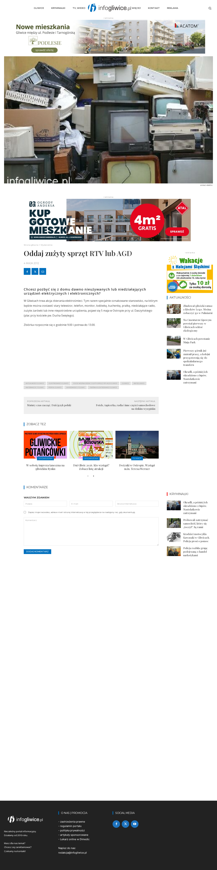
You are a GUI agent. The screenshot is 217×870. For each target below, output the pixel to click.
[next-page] (93, 476)
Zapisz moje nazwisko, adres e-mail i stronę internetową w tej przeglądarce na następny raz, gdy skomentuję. (81, 512)
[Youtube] (134, 824)
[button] (210, 8)
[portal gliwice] (27, 819)
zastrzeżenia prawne (72, 821)
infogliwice (139, 383)
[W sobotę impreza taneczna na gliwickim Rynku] (45, 444)
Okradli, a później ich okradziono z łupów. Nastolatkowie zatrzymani (195, 377)
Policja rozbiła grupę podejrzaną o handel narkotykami (195, 551)
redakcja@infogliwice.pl (72, 852)
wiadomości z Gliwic (75, 387)
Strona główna (31, 245)
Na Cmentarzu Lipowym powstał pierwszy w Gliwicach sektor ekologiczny (197, 325)
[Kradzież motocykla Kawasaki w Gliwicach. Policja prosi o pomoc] (174, 537)
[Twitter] (35, 271)
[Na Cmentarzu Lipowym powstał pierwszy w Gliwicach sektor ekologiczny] (174, 323)
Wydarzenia (46, 245)
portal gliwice (55, 387)
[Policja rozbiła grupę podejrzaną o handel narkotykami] (174, 551)
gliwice (125, 383)
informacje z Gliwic (35, 387)
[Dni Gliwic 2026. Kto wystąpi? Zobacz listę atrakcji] (91, 444)
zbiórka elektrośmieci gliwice (103, 387)
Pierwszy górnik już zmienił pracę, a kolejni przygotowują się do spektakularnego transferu (196, 358)
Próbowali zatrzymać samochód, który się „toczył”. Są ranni (195, 523)
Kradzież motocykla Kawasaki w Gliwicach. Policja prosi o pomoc (196, 537)
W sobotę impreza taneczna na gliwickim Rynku (45, 467)
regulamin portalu (71, 826)
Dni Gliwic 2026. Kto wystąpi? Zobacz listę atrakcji (91, 467)
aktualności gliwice (35, 383)
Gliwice (137, 458)
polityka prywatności (72, 830)
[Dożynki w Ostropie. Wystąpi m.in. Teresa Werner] (137, 444)
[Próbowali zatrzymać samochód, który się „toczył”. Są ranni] (174, 523)
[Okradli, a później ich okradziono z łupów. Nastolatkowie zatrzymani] (174, 375)
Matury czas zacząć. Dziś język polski (49, 405)
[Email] (42, 271)
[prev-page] (88, 476)
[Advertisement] (91, 355)
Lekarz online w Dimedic (75, 839)
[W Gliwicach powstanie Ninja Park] (174, 340)
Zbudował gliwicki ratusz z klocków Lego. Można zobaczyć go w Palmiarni (197, 309)
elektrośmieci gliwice (58, 383)
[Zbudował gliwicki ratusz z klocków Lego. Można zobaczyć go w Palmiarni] (174, 309)
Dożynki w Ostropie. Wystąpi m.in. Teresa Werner (137, 467)
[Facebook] (27, 271)
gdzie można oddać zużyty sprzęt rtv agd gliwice (95, 383)
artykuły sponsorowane (74, 834)
